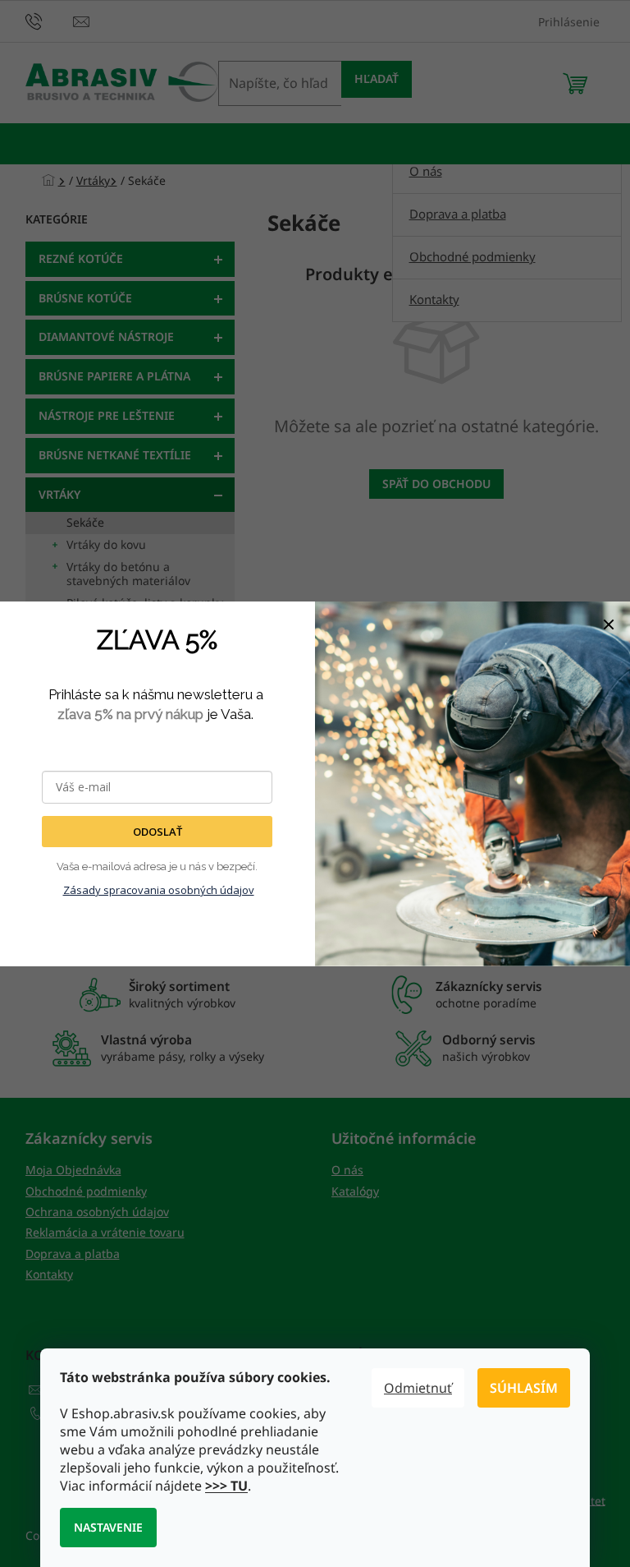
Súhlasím (524, 1388)
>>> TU (226, 1486)
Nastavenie (108, 1527)
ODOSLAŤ (157, 831)
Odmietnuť (418, 1388)
